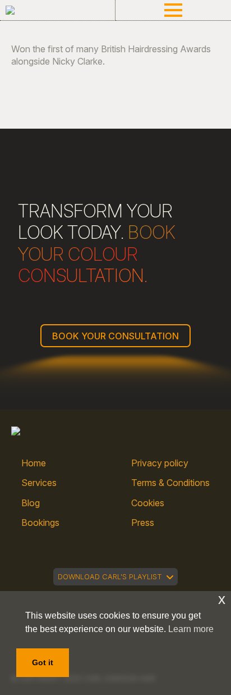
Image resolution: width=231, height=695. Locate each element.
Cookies (147, 502)
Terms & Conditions (170, 482)
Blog (30, 502)
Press (142, 522)
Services (39, 482)
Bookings (40, 522)
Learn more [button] (191, 629)
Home (33, 463)
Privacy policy (159, 463)
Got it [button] (42, 662)
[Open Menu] (173, 10)
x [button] (221, 599)
